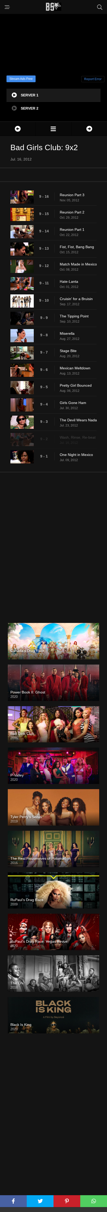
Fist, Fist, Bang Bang (77, 247)
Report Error (93, 79)
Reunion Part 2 (72, 212)
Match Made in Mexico (78, 264)
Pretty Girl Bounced (76, 385)
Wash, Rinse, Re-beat (78, 437)
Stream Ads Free (21, 79)
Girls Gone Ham (73, 403)
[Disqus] (53, 543)
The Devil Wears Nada (78, 420)
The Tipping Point (74, 316)
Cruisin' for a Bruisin (76, 299)
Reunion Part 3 (72, 195)
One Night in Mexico (76, 455)
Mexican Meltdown (75, 368)
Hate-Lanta (69, 281)
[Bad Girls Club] (53, 129)
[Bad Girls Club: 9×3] (89, 129)
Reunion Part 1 (72, 229)
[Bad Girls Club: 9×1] (17, 129)
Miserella (67, 333)
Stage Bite (68, 351)
